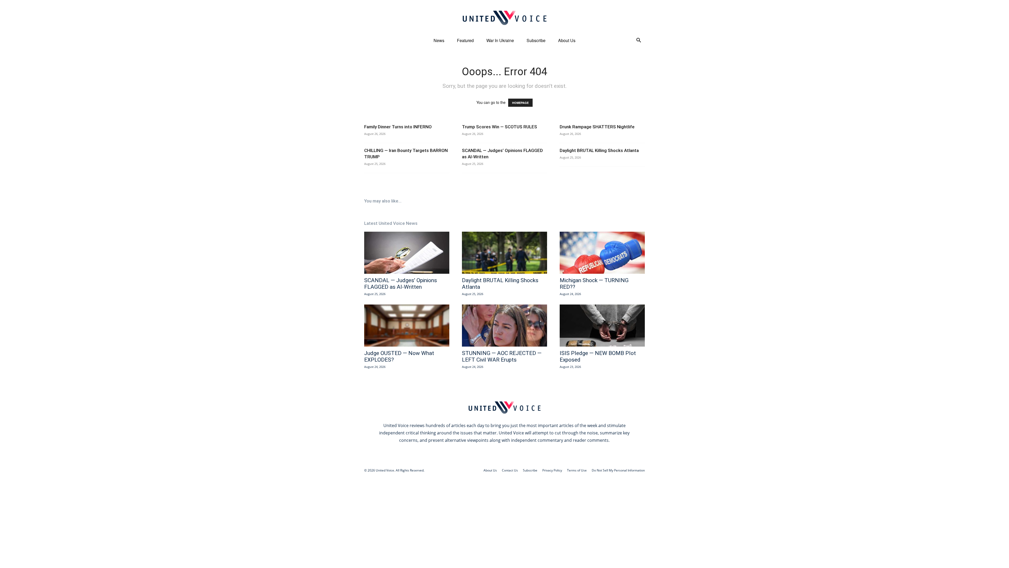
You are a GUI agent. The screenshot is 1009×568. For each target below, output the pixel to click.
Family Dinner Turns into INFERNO (398, 126)
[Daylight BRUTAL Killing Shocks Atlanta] (504, 253)
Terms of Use (577, 470)
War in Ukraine (500, 40)
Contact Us (510, 470)
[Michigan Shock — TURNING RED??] (602, 253)
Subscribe (536, 40)
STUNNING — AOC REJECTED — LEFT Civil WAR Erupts (502, 356)
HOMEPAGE (520, 103)
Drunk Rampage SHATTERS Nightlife (597, 126)
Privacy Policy (552, 470)
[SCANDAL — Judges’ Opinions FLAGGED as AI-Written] (406, 253)
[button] (638, 40)
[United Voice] (504, 17)
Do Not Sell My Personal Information (618, 470)
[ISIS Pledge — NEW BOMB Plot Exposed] (602, 326)
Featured (465, 40)
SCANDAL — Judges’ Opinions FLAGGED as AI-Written (400, 283)
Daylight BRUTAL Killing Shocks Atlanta (599, 150)
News (439, 40)
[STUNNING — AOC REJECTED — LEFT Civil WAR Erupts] (504, 326)
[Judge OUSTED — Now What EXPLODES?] (406, 326)
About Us (566, 40)
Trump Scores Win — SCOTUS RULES (499, 126)
